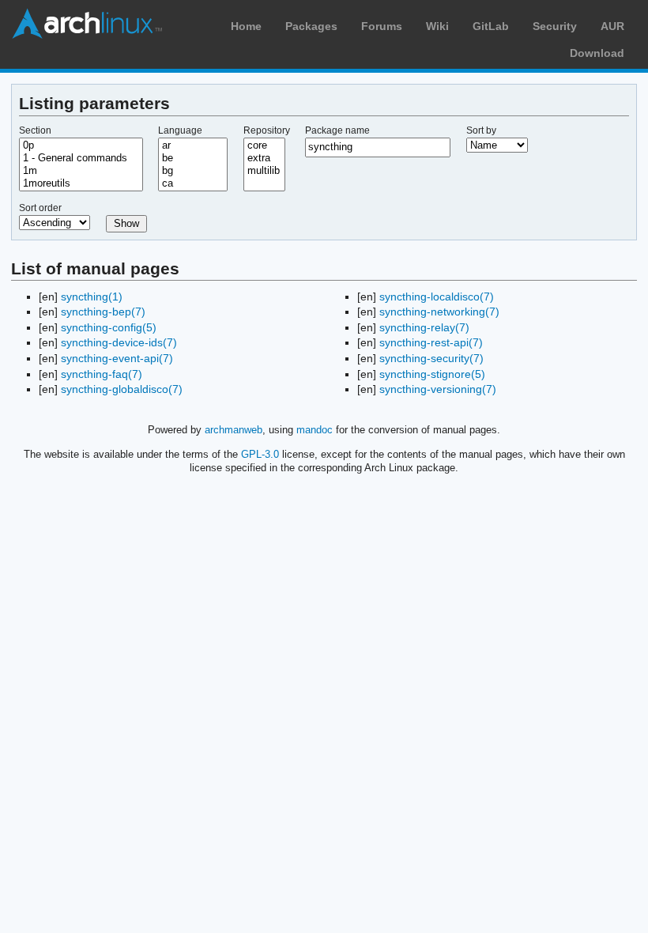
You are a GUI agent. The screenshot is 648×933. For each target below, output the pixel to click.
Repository (266, 130)
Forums (381, 26)
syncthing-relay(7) (424, 327)
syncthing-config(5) (108, 327)
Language (180, 130)
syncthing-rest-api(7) (431, 342)
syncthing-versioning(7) (437, 389)
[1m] (81, 170)
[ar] (193, 145)
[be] (193, 158)
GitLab (491, 26)
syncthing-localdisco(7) (436, 296)
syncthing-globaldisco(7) (122, 389)
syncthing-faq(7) (101, 374)
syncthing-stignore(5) (432, 374)
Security (555, 26)
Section (35, 130)
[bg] (193, 170)
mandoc (314, 430)
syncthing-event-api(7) (117, 358)
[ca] (193, 183)
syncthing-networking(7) (439, 311)
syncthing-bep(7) (103, 311)
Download (597, 53)
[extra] (264, 158)
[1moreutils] (81, 183)
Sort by (481, 130)
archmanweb (233, 430)
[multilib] (264, 170)
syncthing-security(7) (431, 358)
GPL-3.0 (260, 454)
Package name (337, 130)
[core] (264, 145)
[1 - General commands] (81, 158)
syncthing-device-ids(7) (119, 342)
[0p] (81, 145)
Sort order (40, 207)
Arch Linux (87, 24)
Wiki (437, 26)
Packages (311, 26)
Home (246, 26)
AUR (612, 26)
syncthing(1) (91, 296)
